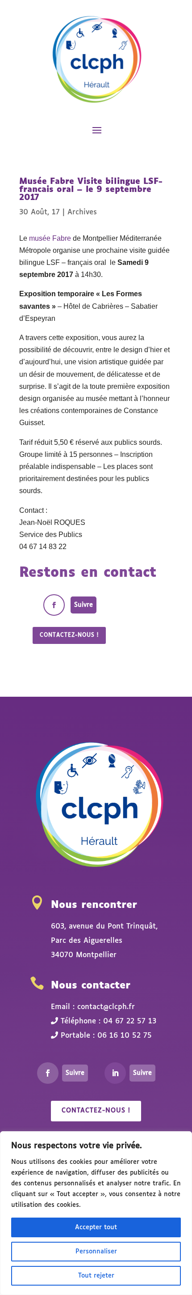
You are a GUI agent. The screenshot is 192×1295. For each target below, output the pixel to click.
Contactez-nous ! (69, 635)
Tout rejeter (96, 1276)
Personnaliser (96, 1251)
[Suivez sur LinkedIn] (115, 1073)
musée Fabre (50, 238)
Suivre (83, 605)
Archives (82, 212)
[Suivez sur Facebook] (54, 605)
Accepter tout (96, 1227)
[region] (96, 1213)
